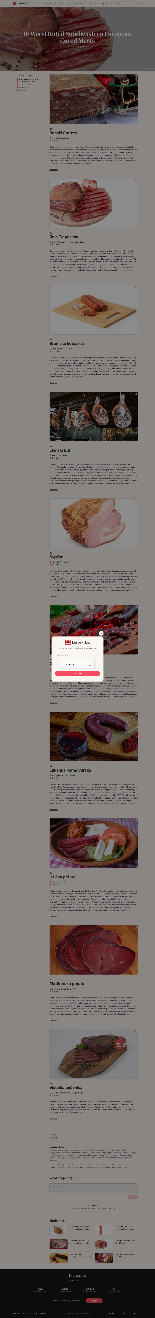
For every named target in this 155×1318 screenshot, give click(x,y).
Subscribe (77, 673)
